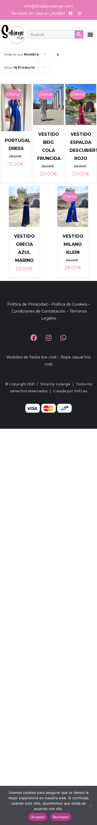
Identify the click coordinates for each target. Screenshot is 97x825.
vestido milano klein (73, 244)
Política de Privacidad (27, 304)
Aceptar (38, 817)
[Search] (79, 34)
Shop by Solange (55, 384)
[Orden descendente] (58, 54)
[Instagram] (79, 13)
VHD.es (80, 391)
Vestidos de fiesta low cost (31, 357)
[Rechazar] (90, 805)
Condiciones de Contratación (38, 311)
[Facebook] (70, 13)
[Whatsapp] (63, 337)
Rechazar (61, 817)
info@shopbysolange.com (48, 6)
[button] (90, 34)
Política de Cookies (69, 304)
